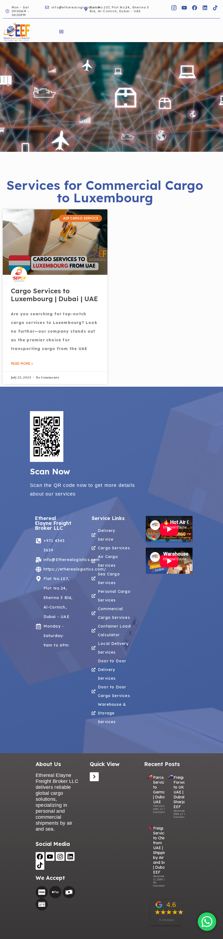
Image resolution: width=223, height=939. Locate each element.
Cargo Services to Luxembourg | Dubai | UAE (54, 295)
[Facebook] (194, 7)
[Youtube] (50, 856)
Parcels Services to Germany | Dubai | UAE (161, 789)
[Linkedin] (205, 7)
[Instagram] (60, 856)
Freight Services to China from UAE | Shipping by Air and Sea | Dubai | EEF (161, 850)
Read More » (22, 363)
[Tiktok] (215, 7)
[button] (61, 32)
